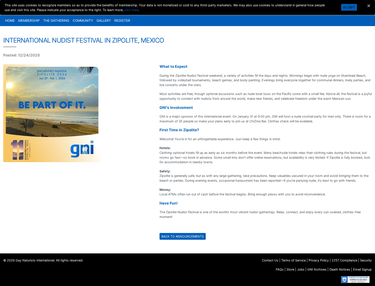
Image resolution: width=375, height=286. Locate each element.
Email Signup (362, 269)
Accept (349, 7)
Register (122, 20)
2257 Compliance (344, 260)
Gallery (104, 20)
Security (366, 260)
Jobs (300, 269)
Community (83, 20)
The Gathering (56, 20)
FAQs (280, 269)
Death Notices (339, 269)
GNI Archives (317, 269)
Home (10, 20)
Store (290, 269)
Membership (29, 20)
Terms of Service (293, 260)
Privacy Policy (319, 260)
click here (131, 10)
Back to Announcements (182, 236)
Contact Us (270, 260)
